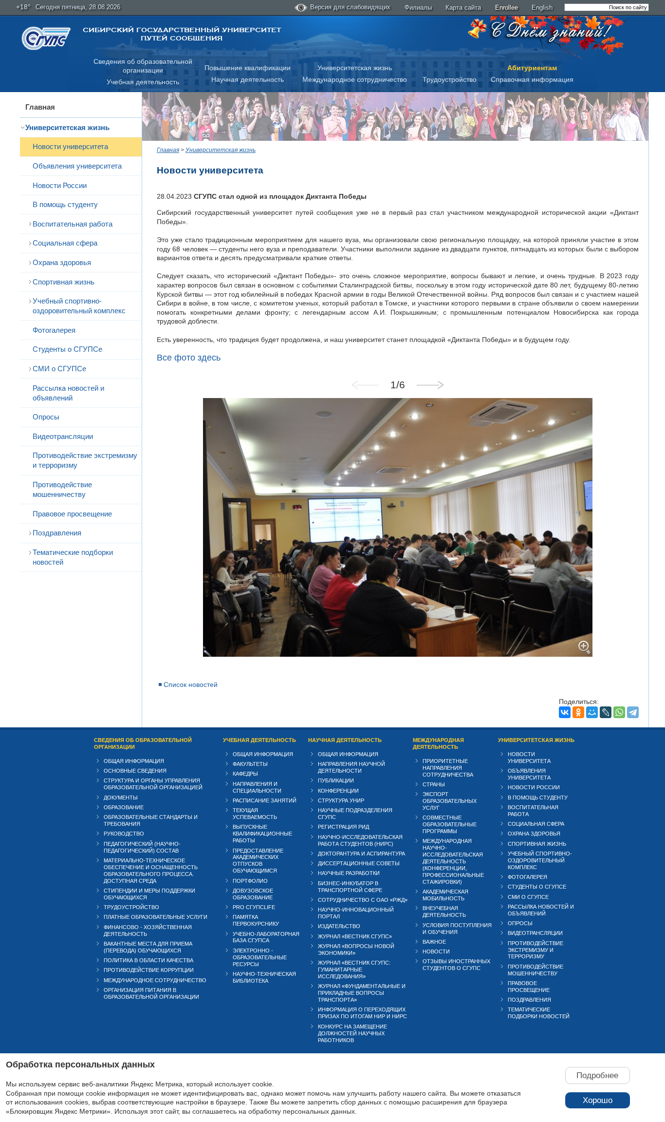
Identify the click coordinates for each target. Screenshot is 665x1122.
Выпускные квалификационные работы (262, 833)
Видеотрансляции (63, 436)
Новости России (60, 185)
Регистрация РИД (343, 827)
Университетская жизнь (354, 68)
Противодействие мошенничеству (62, 489)
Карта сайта (463, 7)
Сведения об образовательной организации (143, 743)
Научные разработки (349, 873)
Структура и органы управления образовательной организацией (153, 784)
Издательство (339, 926)
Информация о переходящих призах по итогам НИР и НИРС (362, 1013)
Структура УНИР (341, 800)
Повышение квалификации (247, 68)
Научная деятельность (247, 79)
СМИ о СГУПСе (59, 368)
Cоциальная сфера (65, 243)
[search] (606, 7)
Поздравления (57, 533)
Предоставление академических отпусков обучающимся (258, 861)
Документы (121, 797)
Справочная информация (532, 79)
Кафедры (245, 774)
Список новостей (191, 684)
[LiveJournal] (605, 712)
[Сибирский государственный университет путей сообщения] (46, 38)
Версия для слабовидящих (350, 7)
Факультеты (250, 764)
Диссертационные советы (359, 863)
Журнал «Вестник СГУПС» (355, 936)
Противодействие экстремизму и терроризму (85, 460)
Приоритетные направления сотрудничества (448, 768)
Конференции (338, 791)
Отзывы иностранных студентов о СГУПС (456, 964)
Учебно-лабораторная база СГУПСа (266, 937)
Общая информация (134, 761)
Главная (40, 107)
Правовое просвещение (72, 514)
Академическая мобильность (445, 895)
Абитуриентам (532, 68)
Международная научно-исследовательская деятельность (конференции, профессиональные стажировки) (453, 861)
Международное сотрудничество (354, 79)
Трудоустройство (450, 79)
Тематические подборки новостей (73, 557)
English (542, 7)
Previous (365, 385)
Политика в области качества (148, 960)
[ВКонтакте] (565, 712)
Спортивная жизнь (63, 282)
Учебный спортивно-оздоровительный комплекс (79, 306)
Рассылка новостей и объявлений (68, 393)
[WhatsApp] (619, 712)
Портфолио (250, 881)
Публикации (336, 780)
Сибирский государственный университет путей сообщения (182, 34)
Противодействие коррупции (149, 970)
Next (429, 385)
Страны (434, 784)
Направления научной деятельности (351, 767)
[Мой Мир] (592, 712)
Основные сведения (135, 771)
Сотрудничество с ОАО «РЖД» (362, 900)
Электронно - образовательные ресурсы (260, 957)
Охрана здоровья (62, 262)
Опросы (46, 417)
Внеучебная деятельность (444, 911)
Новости (436, 951)
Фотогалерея (54, 330)
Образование (124, 807)
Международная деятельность (438, 743)
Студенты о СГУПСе (67, 349)
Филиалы (418, 7)
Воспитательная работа (72, 224)
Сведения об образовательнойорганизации (142, 66)
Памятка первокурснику (256, 920)
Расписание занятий (264, 800)
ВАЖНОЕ (434, 942)
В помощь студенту (65, 204)
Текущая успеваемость (255, 813)
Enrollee (506, 7)
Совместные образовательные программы (450, 824)
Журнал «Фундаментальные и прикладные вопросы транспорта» (362, 993)
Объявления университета (77, 166)
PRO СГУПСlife (254, 907)
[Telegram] (633, 712)
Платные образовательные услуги (155, 917)
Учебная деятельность (143, 82)
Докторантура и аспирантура (361, 853)
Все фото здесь (189, 357)
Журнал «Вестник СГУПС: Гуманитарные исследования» (354, 969)
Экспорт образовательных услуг (450, 801)
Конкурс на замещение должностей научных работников (352, 1033)
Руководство (124, 834)
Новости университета (70, 146)
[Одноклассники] (578, 712)
